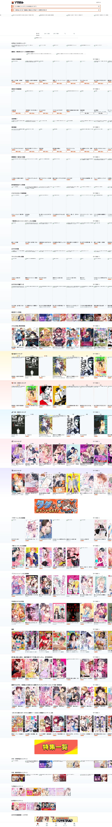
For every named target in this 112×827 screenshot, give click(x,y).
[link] (32, 45)
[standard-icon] (98, 6)
